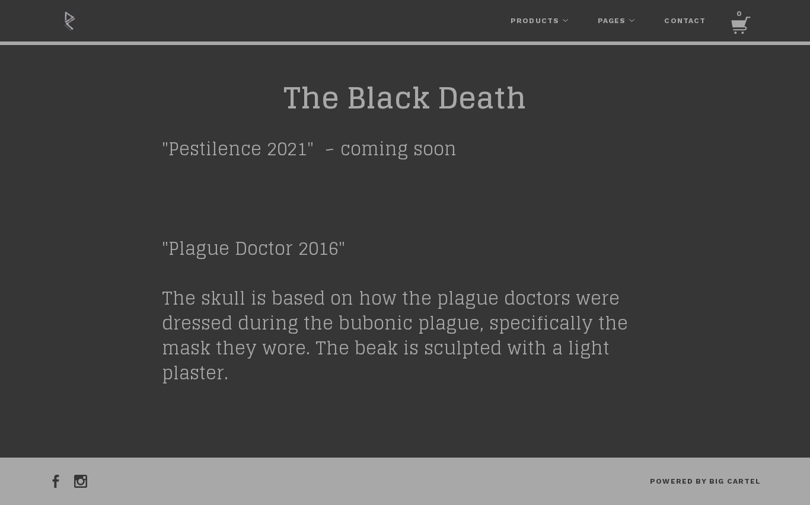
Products (536, 21)
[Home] (138, 20)
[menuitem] (539, 20)
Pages (613, 21)
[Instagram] (80, 481)
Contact (685, 21)
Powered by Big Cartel (705, 481)
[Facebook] (55, 481)
